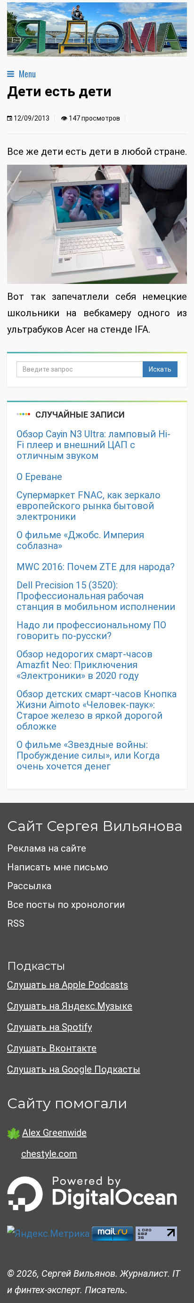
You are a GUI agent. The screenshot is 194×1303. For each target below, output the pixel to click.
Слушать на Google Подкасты (73, 1069)
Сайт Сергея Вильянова (95, 826)
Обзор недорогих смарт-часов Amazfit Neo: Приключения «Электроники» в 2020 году (84, 665)
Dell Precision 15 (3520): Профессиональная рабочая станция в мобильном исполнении (95, 596)
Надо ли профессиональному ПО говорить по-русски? (91, 630)
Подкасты (36, 966)
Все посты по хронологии (66, 904)
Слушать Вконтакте (52, 1048)
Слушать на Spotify (49, 1027)
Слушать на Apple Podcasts (67, 985)
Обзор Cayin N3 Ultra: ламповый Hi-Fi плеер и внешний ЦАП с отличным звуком (93, 445)
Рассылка (29, 886)
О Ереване (39, 477)
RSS (15, 923)
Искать (160, 369)
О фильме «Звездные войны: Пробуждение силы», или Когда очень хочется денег (88, 755)
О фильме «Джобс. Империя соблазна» (80, 540)
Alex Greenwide (54, 1132)
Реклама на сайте (46, 848)
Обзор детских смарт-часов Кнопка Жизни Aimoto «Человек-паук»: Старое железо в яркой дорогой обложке (96, 710)
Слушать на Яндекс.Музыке (69, 1006)
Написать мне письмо (57, 867)
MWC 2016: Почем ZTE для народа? (95, 567)
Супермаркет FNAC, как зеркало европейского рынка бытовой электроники (88, 506)
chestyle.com (49, 1153)
